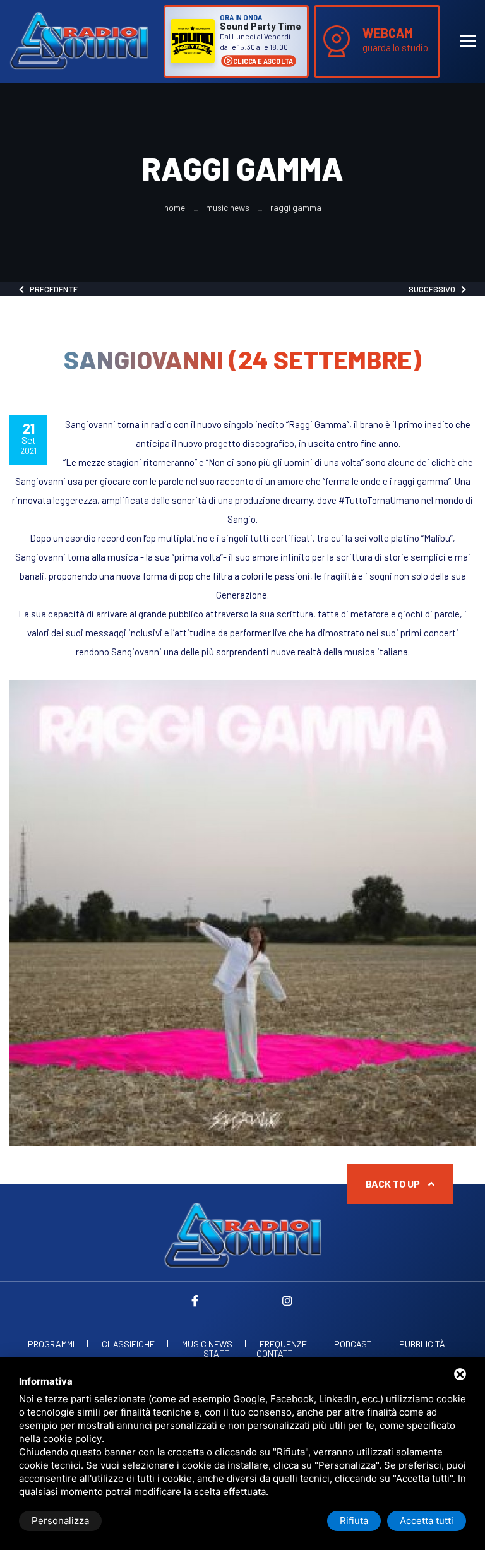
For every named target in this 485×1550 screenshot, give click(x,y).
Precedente (51, 289)
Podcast (353, 1344)
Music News (227, 207)
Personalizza (60, 1521)
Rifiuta (354, 1521)
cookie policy (72, 1439)
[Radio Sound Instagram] (287, 1301)
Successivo (435, 289)
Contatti (275, 1353)
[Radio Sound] (78, 39)
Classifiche (128, 1344)
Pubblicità (422, 1344)
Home (174, 207)
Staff (216, 1353)
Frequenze (283, 1344)
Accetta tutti (426, 1521)
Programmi (51, 1344)
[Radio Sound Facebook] (197, 1301)
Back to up (394, 1183)
